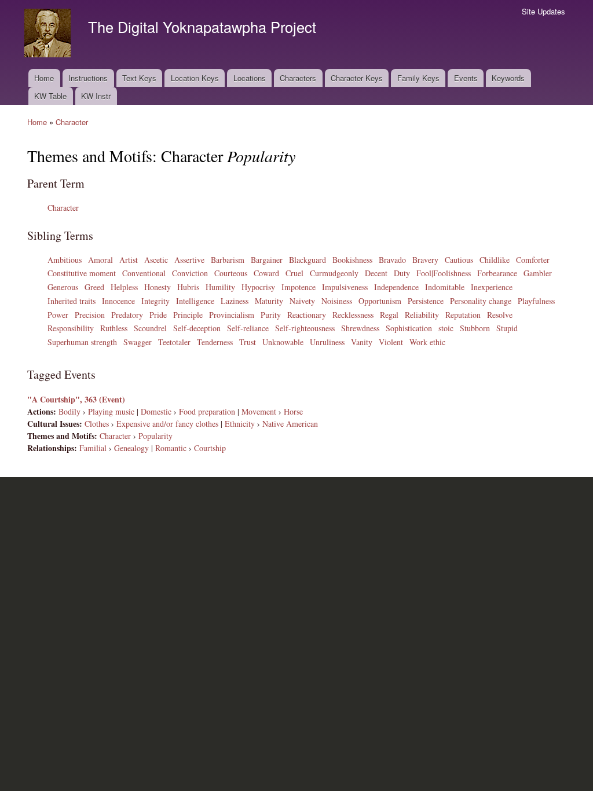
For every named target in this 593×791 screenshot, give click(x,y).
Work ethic (427, 341)
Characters (298, 77)
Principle (188, 314)
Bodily (69, 411)
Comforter (533, 259)
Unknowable (282, 341)
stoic (445, 328)
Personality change (480, 300)
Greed (94, 286)
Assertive (189, 259)
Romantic (170, 447)
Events (466, 77)
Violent (391, 341)
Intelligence (195, 300)
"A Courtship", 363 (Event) (76, 399)
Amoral (100, 259)
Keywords (508, 77)
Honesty (157, 286)
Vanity (361, 341)
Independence (396, 286)
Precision (90, 314)
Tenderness (215, 341)
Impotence (298, 286)
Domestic (156, 411)
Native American (290, 423)
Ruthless (113, 328)
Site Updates (543, 11)
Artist (128, 259)
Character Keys (357, 77)
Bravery (425, 259)
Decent (376, 273)
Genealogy (131, 447)
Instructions (88, 77)
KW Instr (96, 95)
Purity (271, 314)
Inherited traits (71, 300)
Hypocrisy (258, 286)
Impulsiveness (345, 286)
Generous (62, 286)
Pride (158, 314)
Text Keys (139, 77)
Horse (293, 411)
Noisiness (336, 300)
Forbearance (497, 273)
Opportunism (379, 300)
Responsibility (70, 328)
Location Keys (195, 77)
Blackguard (307, 259)
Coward (266, 273)
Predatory (127, 314)
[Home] (49, 34)
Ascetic (156, 259)
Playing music (111, 411)
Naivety (302, 300)
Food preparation (207, 411)
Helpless (124, 286)
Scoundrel (150, 328)
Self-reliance (248, 328)
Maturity (269, 300)
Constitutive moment (81, 273)
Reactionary (306, 314)
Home (44, 77)
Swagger (137, 341)
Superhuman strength (82, 341)
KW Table (50, 95)
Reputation (463, 314)
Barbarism (227, 259)
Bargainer (267, 259)
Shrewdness (360, 328)
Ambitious (64, 259)
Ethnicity (240, 423)
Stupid (507, 328)
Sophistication (409, 328)
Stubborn (475, 328)
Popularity (155, 435)
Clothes (97, 423)
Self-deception (197, 328)
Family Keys (418, 77)
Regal (389, 314)
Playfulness (536, 300)
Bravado (392, 259)
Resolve (500, 314)
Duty (402, 273)
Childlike (494, 259)
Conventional (144, 273)
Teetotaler (174, 341)
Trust (247, 341)
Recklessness (353, 314)
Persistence (426, 300)
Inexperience (492, 286)
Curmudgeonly (334, 273)
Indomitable (444, 286)
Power (57, 314)
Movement (258, 411)
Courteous (230, 273)
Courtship (210, 447)
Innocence (118, 300)
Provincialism (231, 314)
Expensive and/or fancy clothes (167, 423)
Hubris (188, 286)
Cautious (459, 259)
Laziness (234, 300)
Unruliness (327, 341)
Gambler (538, 273)
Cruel (294, 273)
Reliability (422, 314)
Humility (220, 286)
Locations (249, 77)
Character (72, 121)
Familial (93, 447)
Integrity (155, 300)
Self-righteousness (305, 328)
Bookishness (352, 259)
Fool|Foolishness (443, 273)
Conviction (190, 273)
